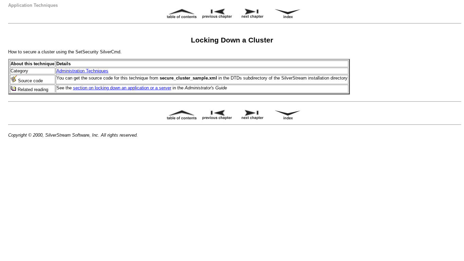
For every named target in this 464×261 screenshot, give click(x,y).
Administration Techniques (82, 70)
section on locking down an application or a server (122, 87)
